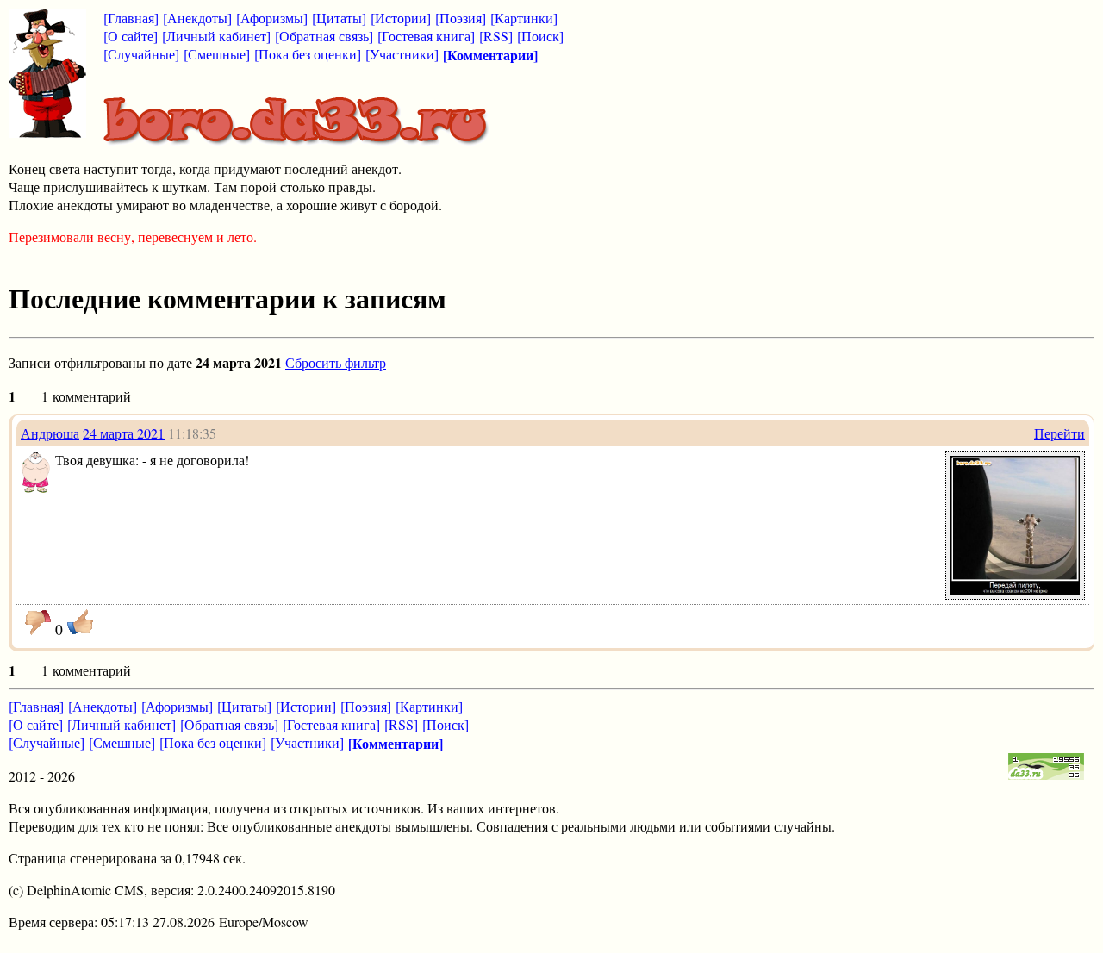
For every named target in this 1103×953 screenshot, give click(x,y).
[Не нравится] (38, 622)
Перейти (1059, 433)
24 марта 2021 (124, 433)
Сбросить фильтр (335, 362)
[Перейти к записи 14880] (1015, 589)
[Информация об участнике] (36, 488)
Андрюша (50, 433)
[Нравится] (80, 622)
